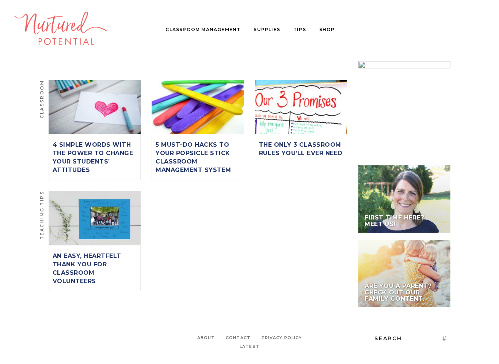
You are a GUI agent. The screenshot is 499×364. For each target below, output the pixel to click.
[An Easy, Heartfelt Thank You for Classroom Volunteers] (95, 218)
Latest (249, 346)
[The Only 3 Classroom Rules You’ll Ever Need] (301, 107)
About (206, 337)
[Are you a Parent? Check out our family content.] (404, 274)
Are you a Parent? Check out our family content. (398, 292)
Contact (238, 337)
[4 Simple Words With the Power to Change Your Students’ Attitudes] (95, 107)
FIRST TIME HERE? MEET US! (394, 221)
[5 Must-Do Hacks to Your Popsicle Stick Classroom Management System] (198, 107)
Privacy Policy (282, 337)
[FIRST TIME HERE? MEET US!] (404, 199)
